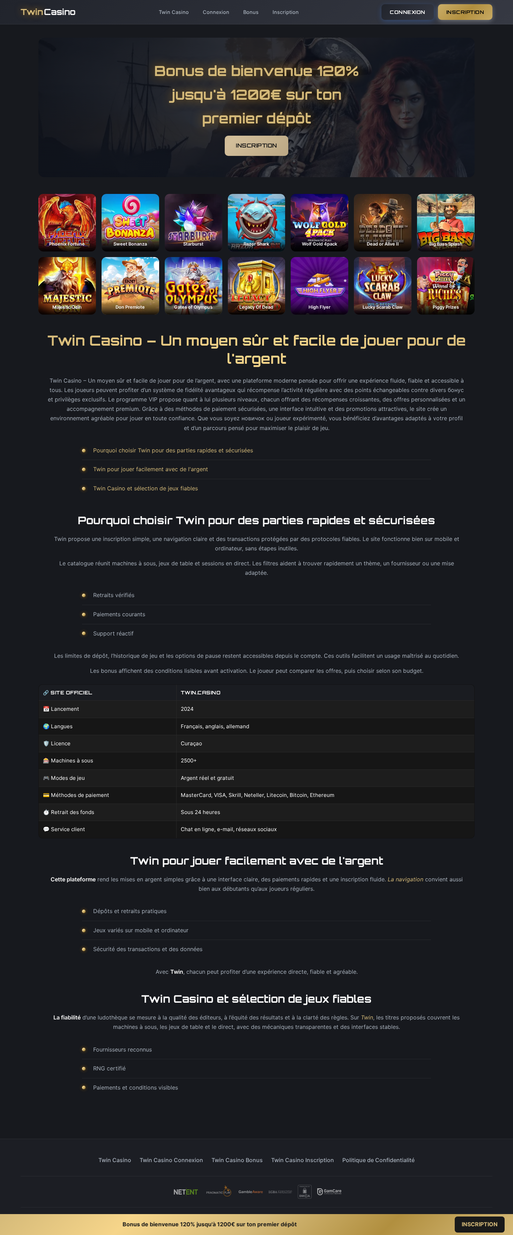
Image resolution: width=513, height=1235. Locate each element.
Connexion (216, 12)
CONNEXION (407, 12)
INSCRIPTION (465, 12)
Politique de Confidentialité (378, 1160)
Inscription (286, 12)
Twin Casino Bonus (237, 1160)
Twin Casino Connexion (171, 1160)
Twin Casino (174, 12)
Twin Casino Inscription (302, 1160)
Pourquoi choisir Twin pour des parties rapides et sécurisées (173, 450)
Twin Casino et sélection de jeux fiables (145, 488)
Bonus (251, 12)
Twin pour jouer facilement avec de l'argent (150, 469)
